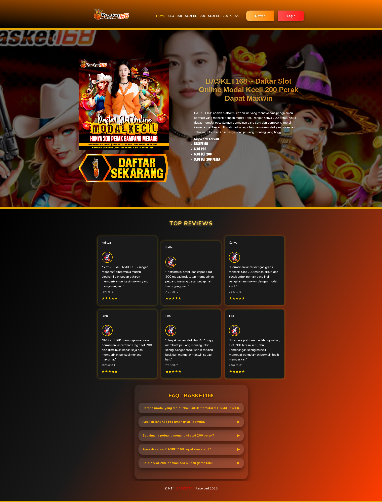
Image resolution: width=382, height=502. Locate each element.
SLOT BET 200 (195, 16)
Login (291, 16)
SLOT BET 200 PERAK (223, 16)
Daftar (260, 16)
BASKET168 (185, 488)
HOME (160, 16)
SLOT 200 (175, 16)
